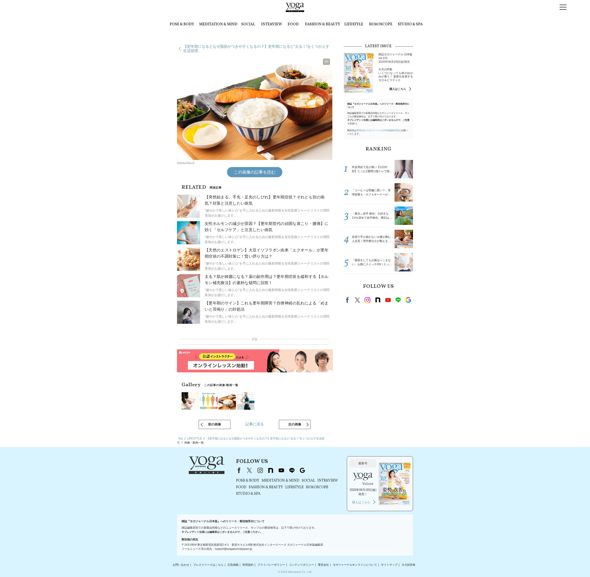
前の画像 (214, 424)
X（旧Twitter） (249, 470)
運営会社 (323, 564)
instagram (368, 300)
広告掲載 (233, 564)
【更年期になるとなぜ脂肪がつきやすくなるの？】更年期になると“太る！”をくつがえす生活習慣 (256, 48)
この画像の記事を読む (254, 172)
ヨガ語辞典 (408, 564)
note (378, 300)
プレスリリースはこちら (208, 564)
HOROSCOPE (380, 24)
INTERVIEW (271, 24)
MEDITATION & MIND (218, 24)
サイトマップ (389, 564)
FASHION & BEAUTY (322, 24)
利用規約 (248, 564)
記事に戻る (254, 424)
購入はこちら (397, 89)
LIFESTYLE (353, 24)
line (398, 300)
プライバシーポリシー (271, 564)
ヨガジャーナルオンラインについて (355, 564)
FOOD (293, 24)
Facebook (348, 300)
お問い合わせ (181, 564)
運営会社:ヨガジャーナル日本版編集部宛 (378, 130)
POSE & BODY (182, 24)
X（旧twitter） (357, 300)
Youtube (388, 300)
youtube (281, 470)
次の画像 (294, 424)
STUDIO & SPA (410, 24)
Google (408, 300)
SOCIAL (248, 24)
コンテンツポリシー (301, 564)
